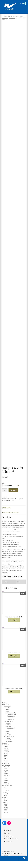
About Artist (7, 830)
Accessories (16, 16)
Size (3, 483)
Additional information (10, 512)
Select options (14, 620)
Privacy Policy (8, 841)
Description (6, 507)
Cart (22, 857)
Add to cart (13, 490)
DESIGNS (10, 16)
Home (5, 16)
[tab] (14, 508)
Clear (18, 485)
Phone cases (12, 18)
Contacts (6, 833)
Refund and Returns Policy (11, 839)
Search (14, 858)
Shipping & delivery (9, 836)
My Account (4, 858)
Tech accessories (10, 500)
